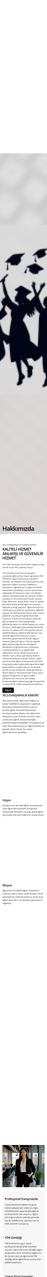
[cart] (41, 76)
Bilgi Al (8, 690)
